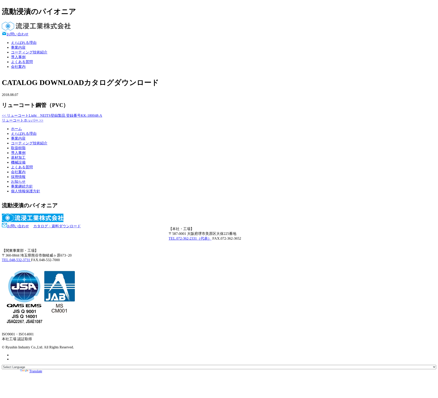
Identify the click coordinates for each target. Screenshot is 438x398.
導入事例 (18, 57)
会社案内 (18, 67)
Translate (35, 371)
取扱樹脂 (18, 148)
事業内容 (18, 47)
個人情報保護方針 (25, 191)
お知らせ (18, 181)
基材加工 (18, 157)
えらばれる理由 (23, 43)
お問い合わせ (18, 34)
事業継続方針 (22, 186)
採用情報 (18, 177)
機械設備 (18, 162)
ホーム (16, 129)
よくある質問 (22, 62)
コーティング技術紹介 (29, 52)
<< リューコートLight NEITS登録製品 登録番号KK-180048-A (52, 115)
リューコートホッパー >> (22, 120)
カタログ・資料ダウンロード (57, 226)
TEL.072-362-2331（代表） (190, 238)
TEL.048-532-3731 (16, 260)
